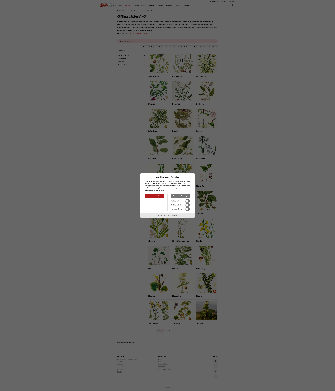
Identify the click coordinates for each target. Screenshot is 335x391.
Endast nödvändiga (180, 196)
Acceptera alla (154, 196)
